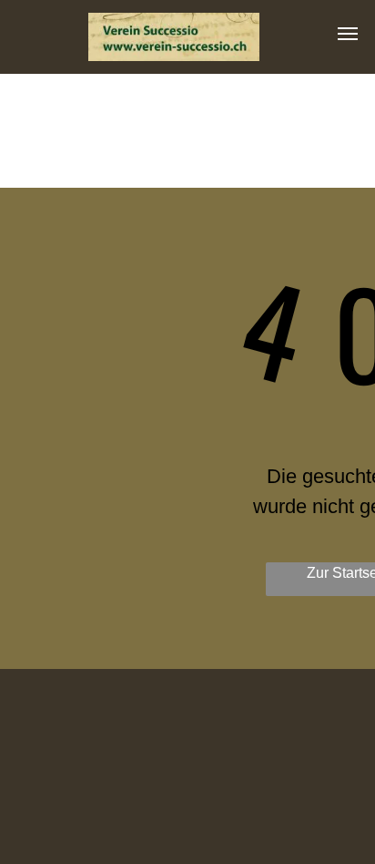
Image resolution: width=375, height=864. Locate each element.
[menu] (347, 33)
